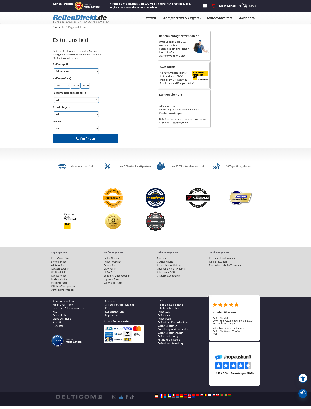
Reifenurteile (164, 318)
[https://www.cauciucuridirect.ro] (161, 397)
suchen (85, 51)
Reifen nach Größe (166, 272)
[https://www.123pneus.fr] (161, 395)
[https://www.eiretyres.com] (225, 395)
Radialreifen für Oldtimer (169, 265)
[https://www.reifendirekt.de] (157, 395)
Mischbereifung (164, 261)
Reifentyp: (59, 64)
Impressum (111, 315)
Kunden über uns (170, 94)
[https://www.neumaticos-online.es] (193, 395)
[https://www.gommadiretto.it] (173, 395)
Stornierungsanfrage (64, 301)
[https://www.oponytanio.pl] (157, 397)
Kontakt (57, 322)
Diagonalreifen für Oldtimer (171, 268)
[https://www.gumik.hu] (229, 395)
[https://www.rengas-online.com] (209, 395)
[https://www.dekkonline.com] (177, 395)
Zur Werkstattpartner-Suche (172, 54)
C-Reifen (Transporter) (63, 286)
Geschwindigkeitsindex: (68, 92)
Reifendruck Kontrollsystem (173, 322)
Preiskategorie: (62, 107)
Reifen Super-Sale (60, 258)
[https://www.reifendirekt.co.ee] (177, 397)
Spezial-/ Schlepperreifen (117, 275)
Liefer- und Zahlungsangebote (69, 308)
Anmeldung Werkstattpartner (174, 329)
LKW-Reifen (110, 268)
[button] (302, 378)
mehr (185, 122)
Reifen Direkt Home (63, 304)
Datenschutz (59, 315)
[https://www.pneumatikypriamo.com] (217, 395)
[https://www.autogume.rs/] (189, 397)
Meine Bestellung (62, 318)
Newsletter (58, 325)
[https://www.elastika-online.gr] (165, 397)
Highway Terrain (112, 279)
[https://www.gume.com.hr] (173, 397)
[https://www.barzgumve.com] (169, 397)
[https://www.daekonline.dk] (181, 395)
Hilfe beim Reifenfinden (170, 304)
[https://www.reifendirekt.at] (197, 395)
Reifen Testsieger (218, 261)
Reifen (150, 18)
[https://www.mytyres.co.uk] (189, 395)
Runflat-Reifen (58, 275)
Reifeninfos (164, 315)
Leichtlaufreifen (59, 279)
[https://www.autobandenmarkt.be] (205, 395)
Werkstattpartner (167, 325)
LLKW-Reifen (110, 272)
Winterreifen (57, 265)
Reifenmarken (163, 258)
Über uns (110, 301)
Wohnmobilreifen (113, 282)
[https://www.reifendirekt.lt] (181, 397)
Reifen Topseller (112, 261)
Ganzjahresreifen (60, 268)
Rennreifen (110, 265)
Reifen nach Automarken (222, 258)
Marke (57, 121)
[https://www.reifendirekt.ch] (165, 395)
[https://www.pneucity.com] (221, 395)
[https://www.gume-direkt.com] (201, 395)
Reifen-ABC (164, 311)
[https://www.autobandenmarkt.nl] (185, 395)
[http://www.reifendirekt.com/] (193, 397)
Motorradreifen (219, 18)
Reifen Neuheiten (113, 258)
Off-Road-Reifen (59, 272)
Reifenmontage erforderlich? (179, 36)
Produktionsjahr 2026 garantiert (226, 265)
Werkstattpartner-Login (170, 332)
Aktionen (246, 18)
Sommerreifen (58, 261)
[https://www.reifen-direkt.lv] (185, 397)
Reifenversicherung (168, 336)
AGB (55, 311)
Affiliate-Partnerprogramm (119, 304)
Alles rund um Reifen (169, 339)
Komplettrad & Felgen (181, 18)
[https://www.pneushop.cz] (213, 395)
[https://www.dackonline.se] (169, 395)
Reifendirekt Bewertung (170, 343)
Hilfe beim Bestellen (168, 308)
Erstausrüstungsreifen (168, 275)
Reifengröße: (61, 78)
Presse (108, 308)
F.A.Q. (161, 301)
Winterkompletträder (62, 289)
